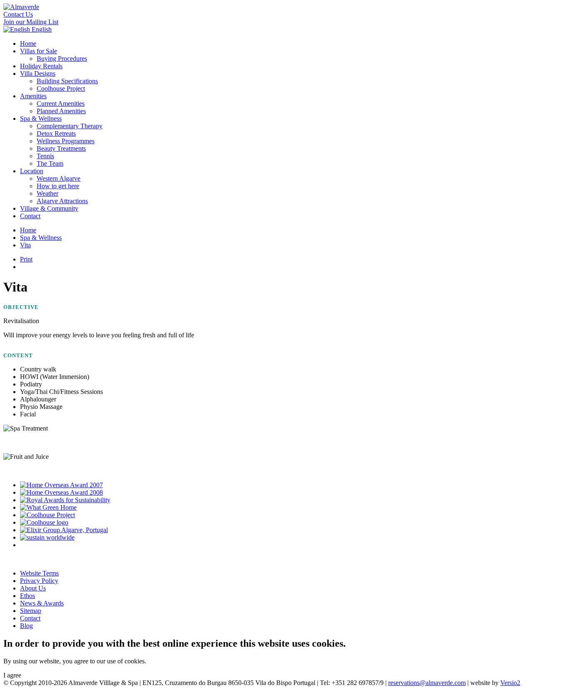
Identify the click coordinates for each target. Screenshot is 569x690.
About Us (33, 588)
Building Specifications (67, 81)
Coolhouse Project (61, 88)
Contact (30, 215)
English (41, 29)
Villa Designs (37, 73)
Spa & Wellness (41, 118)
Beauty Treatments (61, 148)
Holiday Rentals (41, 66)
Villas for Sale (38, 51)
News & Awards (42, 603)
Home (28, 43)
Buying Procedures (62, 58)
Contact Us (18, 14)
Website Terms (39, 573)
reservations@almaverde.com (427, 682)
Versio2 (510, 682)
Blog (26, 625)
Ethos (27, 595)
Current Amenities (61, 103)
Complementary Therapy (69, 126)
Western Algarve (58, 178)
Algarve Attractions (62, 200)
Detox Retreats (56, 133)
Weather (47, 193)
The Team (50, 163)
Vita (25, 245)
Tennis (45, 155)
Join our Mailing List (30, 21)
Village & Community (49, 208)
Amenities (33, 96)
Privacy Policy (39, 580)
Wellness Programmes (66, 140)
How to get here (58, 185)
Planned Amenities (61, 111)
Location (31, 170)
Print (26, 259)
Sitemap (30, 610)
